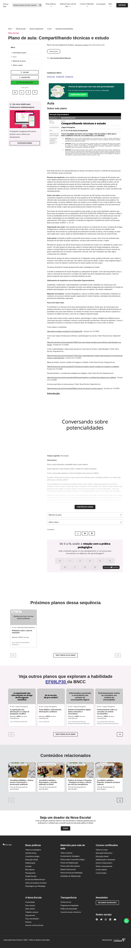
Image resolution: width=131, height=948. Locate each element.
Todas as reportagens (33, 850)
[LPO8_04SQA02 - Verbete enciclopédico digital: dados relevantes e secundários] (80, 696)
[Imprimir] (14, 92)
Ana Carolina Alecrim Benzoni (60, 58)
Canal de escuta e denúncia (70, 912)
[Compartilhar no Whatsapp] (21, 92)
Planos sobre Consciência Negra (72, 859)
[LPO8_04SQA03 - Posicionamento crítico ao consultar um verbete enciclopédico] (109, 696)
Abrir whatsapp (78, 95)
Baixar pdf (25, 77)
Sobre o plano (18, 65)
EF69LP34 (69, 77)
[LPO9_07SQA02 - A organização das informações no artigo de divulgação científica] (22, 696)
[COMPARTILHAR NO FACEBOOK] (85, 533)
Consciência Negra (32, 856)
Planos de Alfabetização (69, 863)
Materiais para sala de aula (68, 5)
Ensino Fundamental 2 (104, 863)
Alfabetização (30, 863)
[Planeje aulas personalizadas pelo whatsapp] (126, 920)
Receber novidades (107, 903)
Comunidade (101, 4)
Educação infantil (31, 860)
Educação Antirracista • (104, 853)
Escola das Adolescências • (35, 879)
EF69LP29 (17, 721)
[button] (120, 734)
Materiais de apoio (19, 61)
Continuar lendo (85, 507)
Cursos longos (101, 873)
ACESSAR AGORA (24, 143)
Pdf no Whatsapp (26, 82)
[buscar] (40, 5)
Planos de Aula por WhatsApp (71, 873)
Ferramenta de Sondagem (70, 856)
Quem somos (30, 909)
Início (10, 28)
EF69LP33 (78, 723)
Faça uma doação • (32, 919)
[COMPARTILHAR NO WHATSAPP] (78, 533)
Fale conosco (30, 905)
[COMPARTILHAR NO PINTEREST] (92, 533)
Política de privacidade (68, 909)
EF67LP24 (51, 77)
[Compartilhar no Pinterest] (34, 92)
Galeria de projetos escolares (36, 883)
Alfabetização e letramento (105, 860)
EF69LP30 (60, 77)
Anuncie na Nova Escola (34, 925)
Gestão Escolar (30, 876)
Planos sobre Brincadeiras (70, 866)
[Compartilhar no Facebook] (28, 92)
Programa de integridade (69, 905)
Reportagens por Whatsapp (35, 886)
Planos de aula (20, 28)
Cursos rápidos (101, 869)
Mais (110, 4)
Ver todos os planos (65, 655)
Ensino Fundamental (36, 28)
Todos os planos (66, 853)
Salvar (26, 72)
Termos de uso (65, 902)
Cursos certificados (87, 4)
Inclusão (28, 866)
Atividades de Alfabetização (70, 876)
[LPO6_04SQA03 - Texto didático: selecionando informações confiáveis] (51, 696)
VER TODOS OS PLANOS (65, 734)
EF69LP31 (82, 721)
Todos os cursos (102, 850)
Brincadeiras (29, 869)
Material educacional (68, 869)
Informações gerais (19, 52)
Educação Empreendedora (64, 28)
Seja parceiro (30, 915)
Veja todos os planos (82, 45)
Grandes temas (30, 853)
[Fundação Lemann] (119, 940)
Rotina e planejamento (104, 866)
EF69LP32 (71, 723)
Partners (28, 922)
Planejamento (30, 873)
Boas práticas (51, 4)
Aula (14, 57)
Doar (65, 828)
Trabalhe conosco (31, 912)
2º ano (49, 28)
